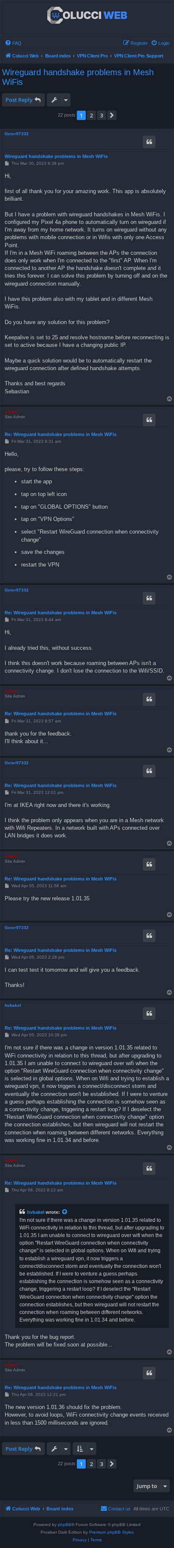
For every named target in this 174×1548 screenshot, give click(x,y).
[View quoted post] (65, 1212)
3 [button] (101, 115)
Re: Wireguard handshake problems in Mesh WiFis (61, 434)
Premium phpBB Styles (111, 1532)
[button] (112, 115)
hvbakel (13, 1005)
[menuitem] (13, 43)
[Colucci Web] (87, 16)
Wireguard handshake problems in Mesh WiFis (78, 77)
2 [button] (91, 115)
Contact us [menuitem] (119, 1508)
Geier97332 (17, 133)
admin (11, 411)
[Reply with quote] (149, 142)
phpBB (64, 1524)
